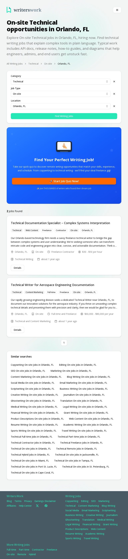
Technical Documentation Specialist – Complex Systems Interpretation (60, 223)
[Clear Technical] (114, 82)
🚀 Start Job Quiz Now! (64, 181)
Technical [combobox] (18, 81)
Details (17, 267)
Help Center (25, 505)
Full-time (52, 292)
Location (15, 100)
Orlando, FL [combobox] (19, 106)
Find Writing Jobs (64, 116)
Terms (18, 501)
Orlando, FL (87, 230)
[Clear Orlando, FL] (114, 106)
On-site (74, 230)
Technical (16, 230)
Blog (9, 501)
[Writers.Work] (24, 10)
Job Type (15, 88)
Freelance (47, 230)
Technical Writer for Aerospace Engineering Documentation (52, 285)
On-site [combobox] (17, 93)
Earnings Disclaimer (45, 501)
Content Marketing (34, 292)
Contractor (61, 230)
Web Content (32, 230)
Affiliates (11, 505)
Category (16, 76)
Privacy (28, 501)
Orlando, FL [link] (64, 63)
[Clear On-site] (114, 94)
